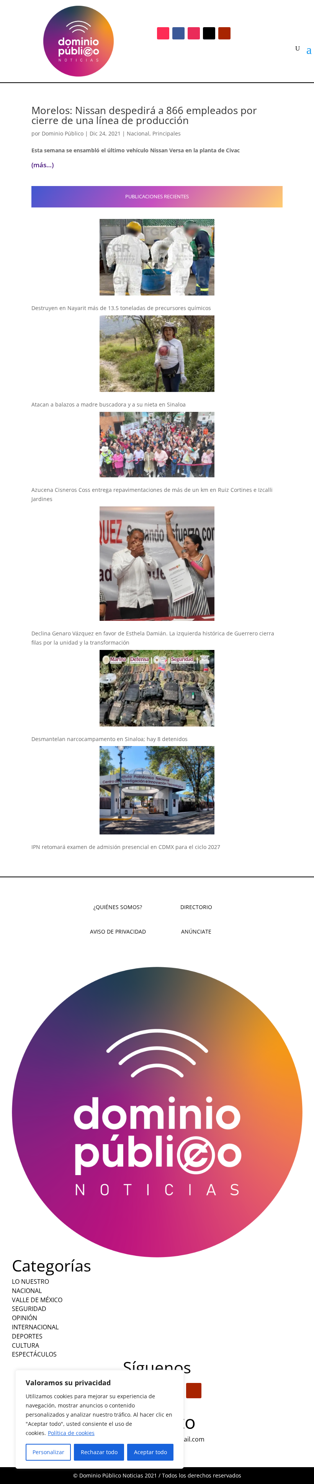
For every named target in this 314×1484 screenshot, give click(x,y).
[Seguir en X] (209, 33)
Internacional (35, 1327)
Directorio (196, 907)
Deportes (27, 1336)
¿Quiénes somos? (117, 907)
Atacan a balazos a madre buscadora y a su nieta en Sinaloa (108, 404)
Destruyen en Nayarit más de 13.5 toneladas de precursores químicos (121, 308)
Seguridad (29, 1308)
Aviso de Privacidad (118, 931)
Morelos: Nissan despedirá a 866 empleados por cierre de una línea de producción (144, 115)
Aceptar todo (150, 1452)
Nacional (138, 133)
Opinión (24, 1318)
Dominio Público (62, 133)
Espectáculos (34, 1354)
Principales (166, 133)
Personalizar (48, 1452)
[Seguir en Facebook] (178, 33)
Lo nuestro (30, 1281)
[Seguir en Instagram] (194, 33)
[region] (99, 1419)
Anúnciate (196, 931)
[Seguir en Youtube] (224, 33)
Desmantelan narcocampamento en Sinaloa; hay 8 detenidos (109, 739)
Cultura (25, 1345)
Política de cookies (71, 1433)
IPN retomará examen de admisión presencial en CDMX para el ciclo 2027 (125, 847)
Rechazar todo (99, 1452)
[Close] (175, 1376)
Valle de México (37, 1300)
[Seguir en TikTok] (163, 33)
